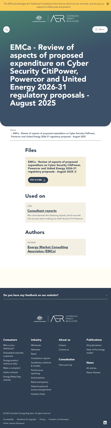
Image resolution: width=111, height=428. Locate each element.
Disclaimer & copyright (26, 419)
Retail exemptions (39, 382)
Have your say (65, 365)
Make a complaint (11, 368)
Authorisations (38, 377)
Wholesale (36, 345)
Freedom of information (59, 419)
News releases (93, 372)
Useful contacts (10, 372)
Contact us (64, 349)
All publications (93, 345)
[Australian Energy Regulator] (55, 18)
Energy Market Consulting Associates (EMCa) (47, 249)
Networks (35, 349)
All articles (91, 368)
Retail (33, 354)
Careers (62, 345)
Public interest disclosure (14, 423)
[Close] (108, 4)
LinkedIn (105, 422)
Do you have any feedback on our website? (30, 295)
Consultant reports (42, 211)
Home (13, 130)
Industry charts (38, 394)
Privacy (42, 419)
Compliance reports (40, 358)
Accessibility (8, 419)
